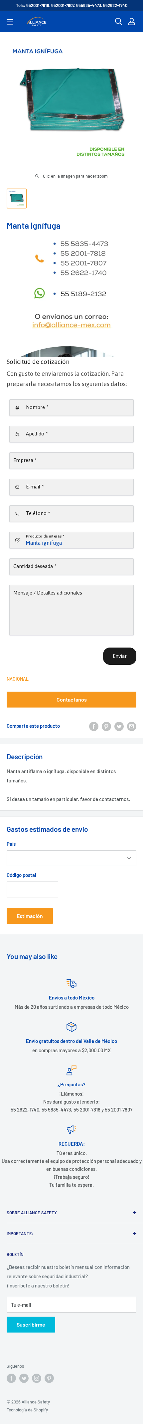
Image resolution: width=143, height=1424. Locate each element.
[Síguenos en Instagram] (36, 1378)
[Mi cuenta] (131, 21)
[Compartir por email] (131, 726)
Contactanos (72, 699)
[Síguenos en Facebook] (11, 1378)
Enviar (120, 656)
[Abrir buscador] (118, 21)
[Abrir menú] (10, 22)
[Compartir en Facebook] (93, 726)
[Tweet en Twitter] (119, 726)
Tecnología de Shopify (27, 1409)
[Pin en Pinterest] (106, 726)
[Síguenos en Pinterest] (49, 1378)
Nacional (18, 679)
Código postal (21, 875)
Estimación (30, 916)
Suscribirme (31, 1324)
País (11, 844)
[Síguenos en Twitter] (24, 1378)
